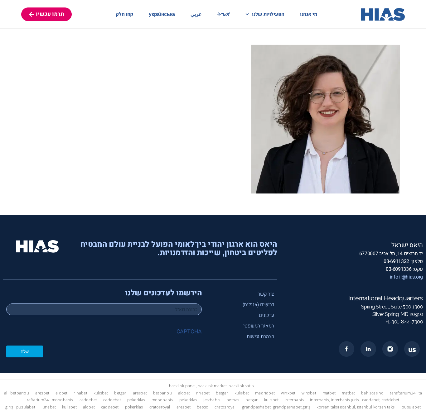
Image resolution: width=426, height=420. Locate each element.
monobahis (62, 400)
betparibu (19, 393)
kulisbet (101, 393)
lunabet (48, 407)
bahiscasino (372, 393)
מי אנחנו (308, 14)
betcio (202, 407)
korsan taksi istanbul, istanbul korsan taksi (356, 407)
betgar (120, 393)
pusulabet (25, 407)
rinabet (80, 393)
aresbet (42, 393)
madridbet (265, 393)
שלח (25, 351)
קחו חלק (124, 14)
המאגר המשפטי (258, 326)
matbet (329, 393)
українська (162, 14)
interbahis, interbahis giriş (334, 400)
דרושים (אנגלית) (258, 304)
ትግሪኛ (223, 14)
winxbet (288, 393)
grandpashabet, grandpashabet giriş (276, 407)
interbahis (294, 400)
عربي (196, 14)
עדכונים (266, 315)
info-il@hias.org (406, 277)
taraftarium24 (402, 393)
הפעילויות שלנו (268, 14)
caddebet (88, 400)
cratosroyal (159, 407)
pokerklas (136, 400)
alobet (61, 393)
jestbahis (211, 400)
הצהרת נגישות (260, 336)
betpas (232, 400)
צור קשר (266, 294)
